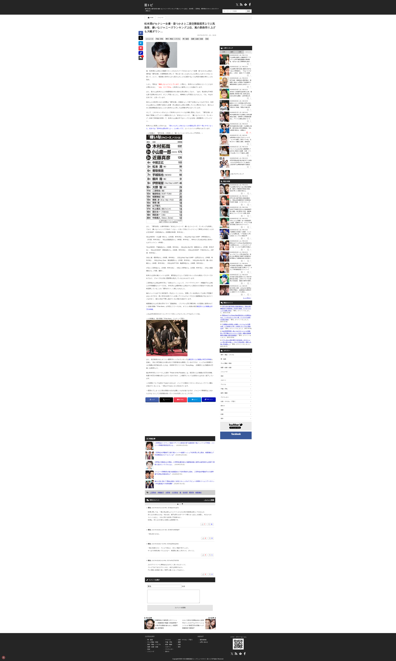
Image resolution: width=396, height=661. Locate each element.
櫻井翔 (191, 492)
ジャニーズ (160, 17)
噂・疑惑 (186, 39)
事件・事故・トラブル (173, 39)
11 (211, 524)
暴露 (222, 410)
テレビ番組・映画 (226, 363)
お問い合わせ (204, 642)
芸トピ (148, 5)
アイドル (223, 384)
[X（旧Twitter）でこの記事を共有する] (140, 38)
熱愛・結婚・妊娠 (197, 39)
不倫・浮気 (159, 39)
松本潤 (185, 492)
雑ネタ (223, 405)
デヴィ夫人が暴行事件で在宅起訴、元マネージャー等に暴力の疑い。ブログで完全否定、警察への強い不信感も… (235, 342)
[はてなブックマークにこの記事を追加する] (140, 43)
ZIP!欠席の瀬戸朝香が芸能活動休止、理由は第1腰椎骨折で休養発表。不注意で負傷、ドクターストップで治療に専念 (235, 308)
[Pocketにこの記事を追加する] (140, 48)
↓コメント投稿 (209, 500)
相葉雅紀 (198, 492)
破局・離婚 (224, 393)
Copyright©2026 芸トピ (198, 659)
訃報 (222, 414)
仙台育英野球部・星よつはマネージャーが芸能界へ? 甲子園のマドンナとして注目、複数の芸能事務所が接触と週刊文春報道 (235, 333)
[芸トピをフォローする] (237, 4)
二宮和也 (153, 492)
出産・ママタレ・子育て (228, 401)
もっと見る (247, 298)
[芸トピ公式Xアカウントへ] (232, 653)
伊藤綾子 (161, 492)
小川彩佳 (175, 492)
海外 (222, 418)
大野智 (168, 492)
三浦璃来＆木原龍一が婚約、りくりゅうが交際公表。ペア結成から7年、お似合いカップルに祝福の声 (235, 326)
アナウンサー (225, 397)
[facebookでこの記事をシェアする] (140, 33)
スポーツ (223, 380)
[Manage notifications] (3, 657)
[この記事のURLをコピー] (140, 53)
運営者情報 (203, 639)
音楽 (207, 39)
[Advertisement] (162, 420)
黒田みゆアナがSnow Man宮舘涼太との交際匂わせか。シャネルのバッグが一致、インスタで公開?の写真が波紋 (235, 317)
